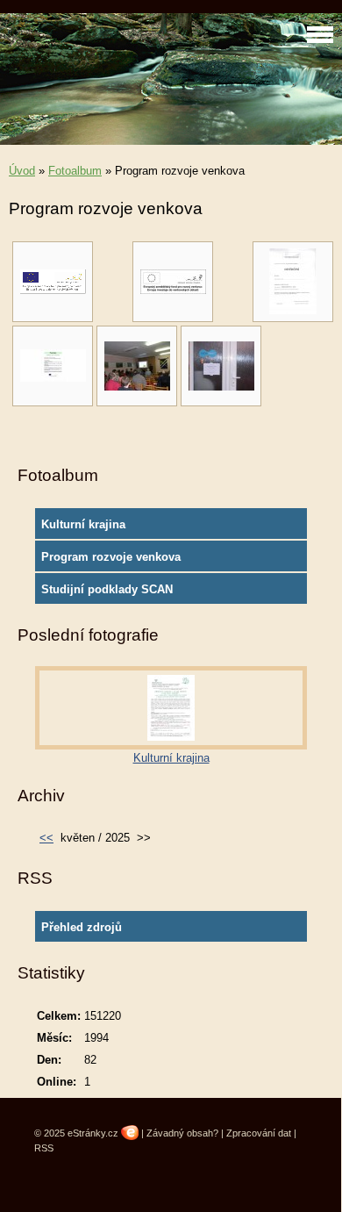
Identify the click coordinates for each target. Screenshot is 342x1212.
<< (46, 837)
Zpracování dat (258, 1133)
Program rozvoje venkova (111, 556)
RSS (43, 1148)
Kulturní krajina (83, 524)
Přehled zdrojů (81, 927)
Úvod (22, 170)
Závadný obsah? (182, 1133)
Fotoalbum (75, 170)
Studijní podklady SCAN (107, 589)
